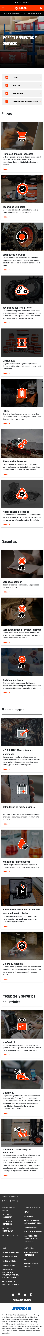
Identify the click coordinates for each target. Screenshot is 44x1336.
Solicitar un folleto (10, 1235)
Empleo (26, 1212)
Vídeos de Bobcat (30, 1228)
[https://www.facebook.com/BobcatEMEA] (13, 1295)
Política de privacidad (10, 1252)
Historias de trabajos (33, 1232)
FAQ (25, 1259)
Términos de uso (8, 1265)
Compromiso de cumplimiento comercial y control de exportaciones (10, 1274)
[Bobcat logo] (21, 8)
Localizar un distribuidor (7, 1222)
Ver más (6, 169)
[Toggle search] (40, 8)
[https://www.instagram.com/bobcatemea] (19, 1295)
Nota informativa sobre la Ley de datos (10, 1283)
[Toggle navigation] (3, 8)
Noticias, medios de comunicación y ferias (33, 1222)
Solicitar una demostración (7, 1229)
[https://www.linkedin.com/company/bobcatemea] (31, 1295)
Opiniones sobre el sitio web (31, 1265)
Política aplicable (9, 1261)
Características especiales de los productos (31, 1238)
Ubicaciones (28, 1216)
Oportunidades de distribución (31, 1253)
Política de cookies (9, 1257)
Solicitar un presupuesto (7, 1216)
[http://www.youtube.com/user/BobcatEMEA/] (25, 1295)
